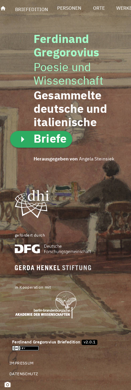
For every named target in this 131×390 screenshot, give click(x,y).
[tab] (31, 8)
